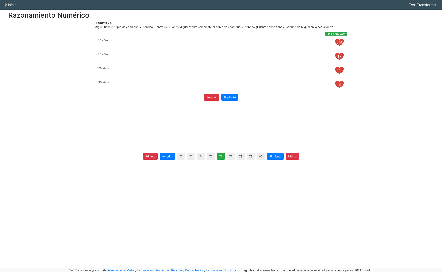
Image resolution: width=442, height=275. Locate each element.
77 (230, 156)
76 (221, 156)
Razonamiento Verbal (121, 270)
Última (292, 156)
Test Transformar (422, 5)
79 (250, 156)
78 (240, 156)
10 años (221, 41)
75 (211, 156)
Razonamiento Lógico (220, 270)
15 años (219, 55)
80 (261, 156)
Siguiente (230, 97)
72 (181, 156)
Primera (150, 156)
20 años (219, 69)
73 (191, 156)
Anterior (211, 97)
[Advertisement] (55, 45)
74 (201, 156)
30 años (219, 83)
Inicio (12, 5)
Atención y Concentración (187, 270)
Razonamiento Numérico (153, 270)
